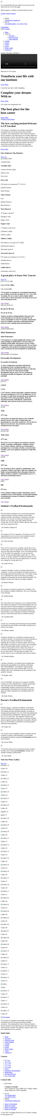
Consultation (5, 27)
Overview (12, 36)
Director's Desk (13, 37)
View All (3, 157)
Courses (7, 41)
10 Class (8, 1063)
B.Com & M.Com (10, 1074)
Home (6, 32)
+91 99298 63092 (10, 24)
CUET (7, 1069)
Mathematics (8, 1072)
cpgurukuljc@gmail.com (12, 20)
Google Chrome (11, 13)
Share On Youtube (10, 1109)
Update (3, 13)
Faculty (7, 43)
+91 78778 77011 (21, 24)
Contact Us (8, 50)
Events (7, 44)
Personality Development (12, 1070)
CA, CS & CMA (10, 1076)
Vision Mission (13, 39)
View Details (5, 303)
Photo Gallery (9, 48)
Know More (4, 84)
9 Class (7, 1060)
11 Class (8, 1065)
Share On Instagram (11, 1107)
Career (7, 46)
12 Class (8, 1067)
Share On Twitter (10, 1106)
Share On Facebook (11, 1104)
